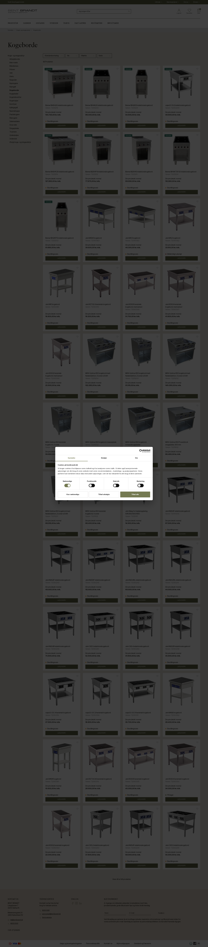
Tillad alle (135, 494)
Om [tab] (136, 458)
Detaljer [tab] (104, 458)
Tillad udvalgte (104, 494)
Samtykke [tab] (71, 458)
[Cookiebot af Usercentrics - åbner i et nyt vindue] (140, 450)
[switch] (92, 485)
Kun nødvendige (73, 494)
